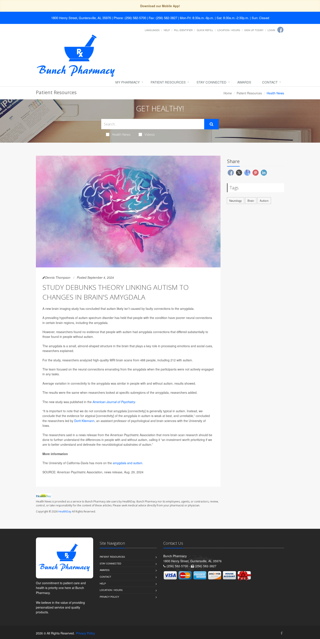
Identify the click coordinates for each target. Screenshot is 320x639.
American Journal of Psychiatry (114, 402)
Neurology (235, 201)
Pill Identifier (183, 30)
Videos (150, 134)
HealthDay (64, 511)
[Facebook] (280, 30)
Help (167, 30)
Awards (244, 82)
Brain (251, 201)
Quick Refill (205, 30)
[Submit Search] (211, 124)
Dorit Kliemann (84, 421)
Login (271, 30)
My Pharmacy (127, 82)
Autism (264, 201)
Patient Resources (168, 82)
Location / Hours (228, 30)
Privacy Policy (109, 596)
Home (228, 93)
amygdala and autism (127, 463)
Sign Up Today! (253, 30)
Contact (270, 82)
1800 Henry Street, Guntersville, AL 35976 (81, 17)
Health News (121, 134)
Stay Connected (211, 82)
